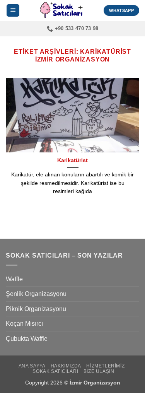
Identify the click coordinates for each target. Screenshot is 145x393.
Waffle (14, 279)
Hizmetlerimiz (105, 366)
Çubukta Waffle (27, 338)
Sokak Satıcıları (55, 371)
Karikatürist (72, 160)
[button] (13, 10)
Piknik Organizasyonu (36, 309)
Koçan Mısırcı (24, 323)
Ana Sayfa (32, 366)
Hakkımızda (66, 366)
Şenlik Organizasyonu (36, 293)
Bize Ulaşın (99, 371)
